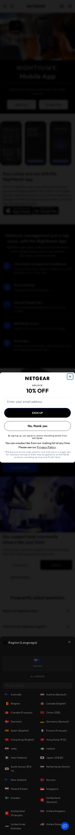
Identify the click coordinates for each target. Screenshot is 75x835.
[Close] (70, 376)
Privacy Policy (46, 447)
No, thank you (37, 426)
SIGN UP (37, 413)
